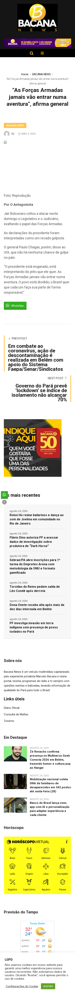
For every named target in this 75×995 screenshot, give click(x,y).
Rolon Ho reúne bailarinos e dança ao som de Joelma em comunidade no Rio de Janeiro (37, 519)
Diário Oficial (11, 708)
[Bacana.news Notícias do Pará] (37, 17)
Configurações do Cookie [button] (22, 986)
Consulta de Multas (16, 714)
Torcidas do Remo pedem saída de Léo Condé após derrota (35, 589)
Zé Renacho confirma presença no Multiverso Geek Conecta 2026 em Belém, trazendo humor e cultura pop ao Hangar (50, 759)
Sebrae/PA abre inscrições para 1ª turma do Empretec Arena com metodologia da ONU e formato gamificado (35, 566)
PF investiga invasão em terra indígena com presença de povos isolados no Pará (34, 627)
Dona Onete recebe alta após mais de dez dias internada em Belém (37, 607)
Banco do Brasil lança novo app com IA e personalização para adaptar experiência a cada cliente (49, 809)
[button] (4, 502)
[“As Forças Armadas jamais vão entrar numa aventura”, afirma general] (37, 162)
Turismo (9, 721)
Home (24, 74)
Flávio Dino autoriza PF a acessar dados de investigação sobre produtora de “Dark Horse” (34, 542)
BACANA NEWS (41, 74)
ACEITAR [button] (48, 986)
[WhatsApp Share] (4, 494)
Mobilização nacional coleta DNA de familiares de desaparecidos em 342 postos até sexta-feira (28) (50, 785)
